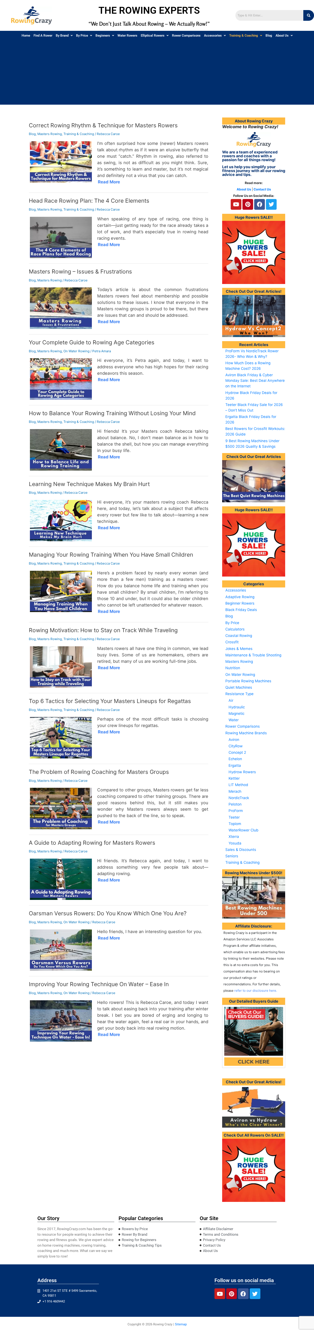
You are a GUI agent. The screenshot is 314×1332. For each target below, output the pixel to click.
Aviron (234, 739)
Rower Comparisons (186, 35)
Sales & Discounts (240, 849)
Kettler (234, 778)
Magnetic (236, 713)
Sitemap (181, 1324)
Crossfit (232, 642)
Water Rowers (127, 35)
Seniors (231, 856)
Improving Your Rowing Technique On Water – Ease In (99, 984)
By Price (82, 35)
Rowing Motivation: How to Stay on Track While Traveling (103, 630)
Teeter (234, 817)
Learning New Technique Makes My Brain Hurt (89, 484)
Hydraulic (237, 707)
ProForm (236, 811)
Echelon (235, 759)
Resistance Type (239, 694)
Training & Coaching (243, 35)
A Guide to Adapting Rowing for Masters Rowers (92, 842)
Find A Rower (43, 35)
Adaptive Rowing (239, 597)
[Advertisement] (157, 73)
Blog (269, 35)
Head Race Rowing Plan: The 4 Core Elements (89, 200)
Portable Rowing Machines (248, 681)
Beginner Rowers (239, 603)
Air (231, 700)
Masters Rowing (49, 134)
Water (234, 720)
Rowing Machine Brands (246, 733)
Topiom (235, 824)
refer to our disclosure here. (255, 991)
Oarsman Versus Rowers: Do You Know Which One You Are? (108, 913)
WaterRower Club (243, 830)
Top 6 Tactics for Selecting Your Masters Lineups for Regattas (110, 701)
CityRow (236, 746)
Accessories (213, 35)
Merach (235, 791)
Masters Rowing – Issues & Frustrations (80, 271)
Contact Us (262, 189)
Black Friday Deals (241, 610)
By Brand (62, 35)
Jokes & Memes (238, 649)
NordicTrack (239, 798)
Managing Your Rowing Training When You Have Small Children (111, 554)
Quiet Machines (238, 687)
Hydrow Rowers (242, 772)
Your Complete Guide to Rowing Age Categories (91, 342)
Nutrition (232, 668)
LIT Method (238, 785)
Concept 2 (237, 752)
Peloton (235, 804)
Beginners (102, 35)
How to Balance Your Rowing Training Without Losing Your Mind (112, 413)
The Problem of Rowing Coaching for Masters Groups (99, 772)
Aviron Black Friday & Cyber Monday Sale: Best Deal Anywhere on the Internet (255, 380)
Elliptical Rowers (152, 35)
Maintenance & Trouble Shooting (253, 655)
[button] (64, 35)
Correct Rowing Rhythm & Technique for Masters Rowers (103, 125)
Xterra (234, 836)
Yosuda (235, 843)
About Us (282, 35)
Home (26, 35)
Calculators (235, 629)
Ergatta (235, 765)
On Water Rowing (76, 351)
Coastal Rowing (238, 635)
